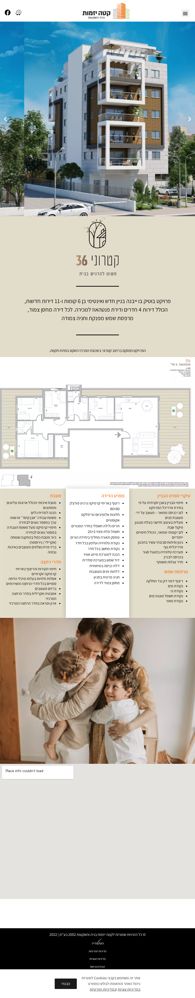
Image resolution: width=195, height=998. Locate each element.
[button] (185, 13)
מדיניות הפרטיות (97, 951)
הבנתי (65, 983)
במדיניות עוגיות (129, 989)
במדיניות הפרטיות (103, 989)
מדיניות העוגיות (97, 959)
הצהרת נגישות (97, 966)
